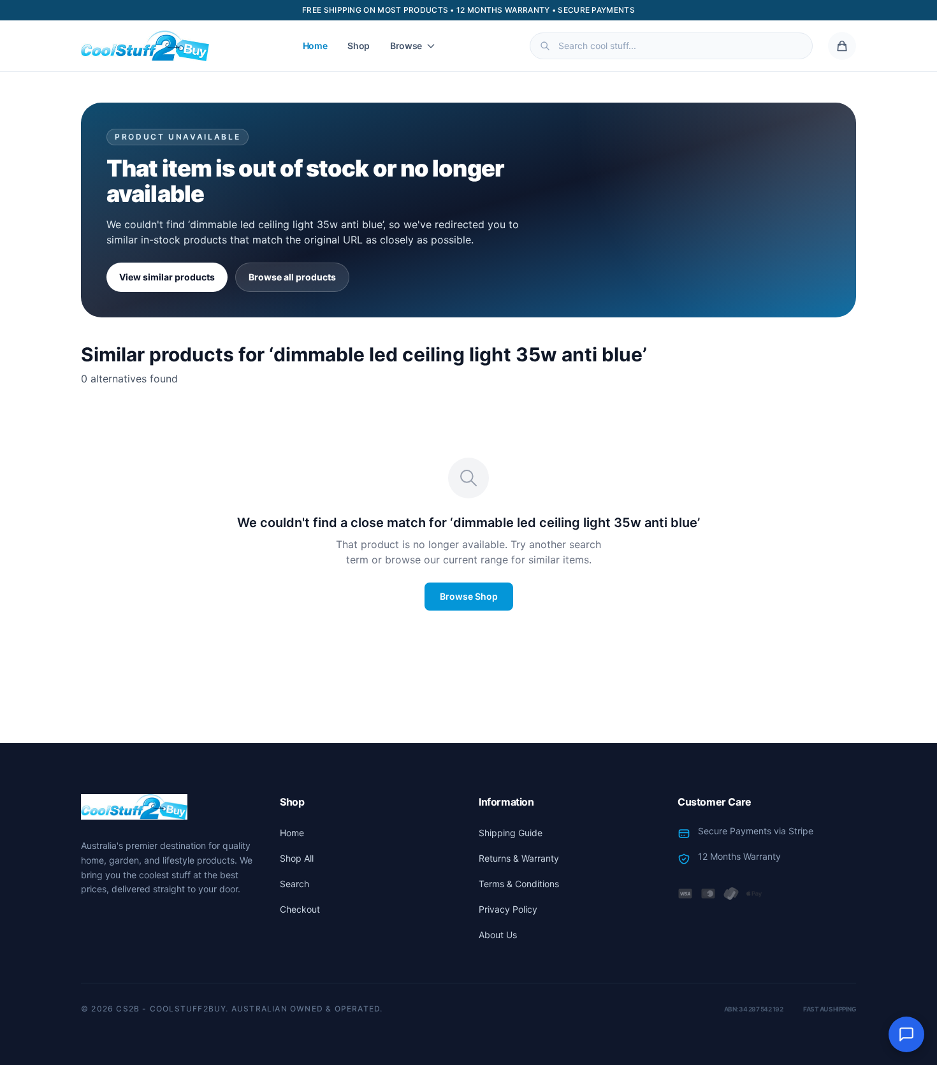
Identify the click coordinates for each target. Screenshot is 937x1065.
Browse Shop (469, 596)
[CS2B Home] (145, 46)
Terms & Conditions (519, 883)
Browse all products (292, 277)
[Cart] (842, 46)
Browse (406, 45)
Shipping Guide (510, 832)
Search (294, 883)
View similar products (167, 277)
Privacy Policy (508, 909)
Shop (358, 45)
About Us (498, 934)
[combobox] (671, 46)
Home (315, 45)
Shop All (297, 858)
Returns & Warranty (519, 858)
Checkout (300, 909)
